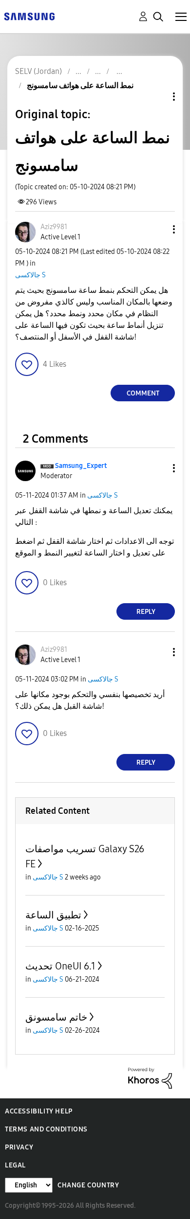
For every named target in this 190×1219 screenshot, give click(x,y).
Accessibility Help (39, 1111)
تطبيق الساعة (53, 915)
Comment (143, 393)
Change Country (88, 1185)
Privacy (19, 1147)
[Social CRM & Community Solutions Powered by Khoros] (150, 1077)
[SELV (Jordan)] (29, 15)
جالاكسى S (30, 275)
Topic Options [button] (157, 96)
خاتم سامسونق (56, 1017)
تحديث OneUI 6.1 (60, 966)
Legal (15, 1165)
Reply (145, 612)
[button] (157, 229)
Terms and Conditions (46, 1129)
